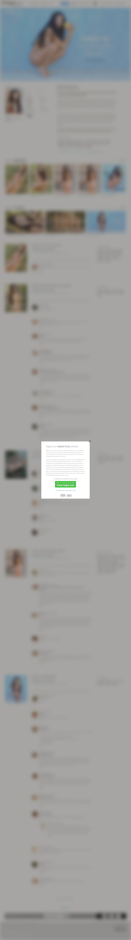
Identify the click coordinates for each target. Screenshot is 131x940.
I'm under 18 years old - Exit (65, 490)
